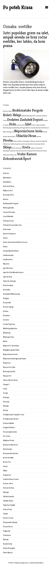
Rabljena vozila (8, 440)
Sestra (5, 466)
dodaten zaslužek (19, 119)
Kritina (5, 311)
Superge (6, 492)
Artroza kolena (8, 186)
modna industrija (31, 128)
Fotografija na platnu (11, 251)
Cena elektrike (8, 216)
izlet (28, 124)
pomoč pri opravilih (41, 141)
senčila (43, 144)
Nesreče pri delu (9, 367)
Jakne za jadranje (9, 281)
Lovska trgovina (9, 324)
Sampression (24, 563)
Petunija (6, 397)
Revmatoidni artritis (10, 453)
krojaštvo (42, 125)
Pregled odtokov (9, 427)
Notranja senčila (9, 371)
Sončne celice (8, 483)
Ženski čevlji (7, 544)
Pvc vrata (6, 436)
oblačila (21, 135)
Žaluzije (6, 539)
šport (27, 158)
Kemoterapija (8, 285)
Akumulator (7, 178)
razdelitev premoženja (34, 144)
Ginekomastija (8, 255)
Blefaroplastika (8, 208)
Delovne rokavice (9, 234)
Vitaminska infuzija (10, 522)
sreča (26, 147)
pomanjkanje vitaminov (29, 141)
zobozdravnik (13, 158)
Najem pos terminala (11, 346)
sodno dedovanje (17, 148)
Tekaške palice (8, 501)
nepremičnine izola (28, 131)
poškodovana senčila (8, 144)
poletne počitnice (17, 141)
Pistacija (6, 402)
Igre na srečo (8, 268)
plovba (8, 140)
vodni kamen (27, 154)
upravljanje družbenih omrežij (11, 151)
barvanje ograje (7, 111)
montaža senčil (40, 128)
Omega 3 (6, 384)
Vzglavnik (6, 531)
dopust (38, 119)
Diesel (5, 238)
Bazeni (5, 199)
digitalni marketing (27, 116)
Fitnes (5, 246)
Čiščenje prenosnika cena (12, 225)
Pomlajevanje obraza (10, 419)
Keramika (6, 290)
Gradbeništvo (8, 259)
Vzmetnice (7, 535)
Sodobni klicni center (11, 479)
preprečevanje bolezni (21, 144)
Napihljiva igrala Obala (11, 350)
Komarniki (7, 302)
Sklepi (5, 470)
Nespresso (7, 363)
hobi (12, 124)
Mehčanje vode (8, 337)
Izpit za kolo (7, 277)
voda (15, 155)
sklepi (7, 147)
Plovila (5, 410)
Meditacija (7, 333)
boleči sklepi (12, 115)
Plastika (6, 406)
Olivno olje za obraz (10, 380)
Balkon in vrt (8, 190)
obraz (32, 135)
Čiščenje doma (8, 221)
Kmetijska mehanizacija (11, 294)
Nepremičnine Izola (10, 354)
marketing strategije (20, 128)
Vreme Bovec (8, 526)
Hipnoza (6, 264)
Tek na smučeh (8, 496)
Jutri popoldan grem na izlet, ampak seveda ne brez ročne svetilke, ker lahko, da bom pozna (26, 39)
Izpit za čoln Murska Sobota (13, 272)
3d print (6, 173)
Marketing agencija (10, 328)
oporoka (38, 136)
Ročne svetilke (8, 458)
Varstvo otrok (8, 518)
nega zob (11, 132)
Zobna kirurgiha (9, 548)
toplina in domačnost (36, 148)
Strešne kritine (8, 488)
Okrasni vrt (7, 376)
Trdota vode (7, 509)
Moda (5, 341)
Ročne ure (7, 462)
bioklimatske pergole (27, 110)
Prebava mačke (8, 423)
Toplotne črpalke (9, 505)
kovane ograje (36, 125)
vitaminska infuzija (8, 155)
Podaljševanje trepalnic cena (13, 414)
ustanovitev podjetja (26, 151)
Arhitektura (7, 182)
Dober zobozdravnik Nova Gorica (15, 242)
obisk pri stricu (11, 136)
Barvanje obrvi (8, 195)
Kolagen (6, 298)
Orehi (5, 389)
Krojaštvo (6, 315)
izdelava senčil (20, 125)
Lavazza (6, 320)
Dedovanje (7, 229)
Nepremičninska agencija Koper (14, 358)
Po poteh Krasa (18, 7)
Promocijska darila (10, 432)
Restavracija (7, 449)
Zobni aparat (7, 552)
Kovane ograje (8, 307)
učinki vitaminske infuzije (39, 151)
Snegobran (7, 475)
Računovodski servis (10, 445)
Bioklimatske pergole (10, 203)
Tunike (5, 514)
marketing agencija (8, 128)
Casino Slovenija (9, 212)
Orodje (5, 393)
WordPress (40, 563)
